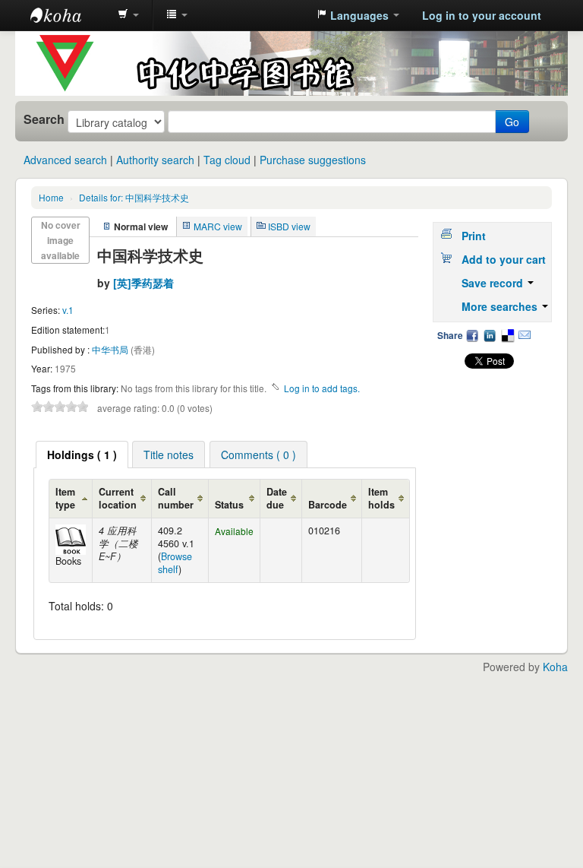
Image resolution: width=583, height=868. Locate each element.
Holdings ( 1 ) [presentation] (82, 454)
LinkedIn (489, 335)
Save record (494, 282)
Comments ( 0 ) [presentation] (258, 454)
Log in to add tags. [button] (322, 388)
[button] (128, 15)
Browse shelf (175, 563)
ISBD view (289, 226)
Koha (555, 666)
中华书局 (111, 349)
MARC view (218, 226)
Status (229, 505)
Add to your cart (504, 259)
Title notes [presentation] (168, 454)
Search (44, 119)
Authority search (155, 159)
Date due (276, 498)
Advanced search (65, 159)
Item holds (381, 498)
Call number (176, 498)
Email (524, 335)
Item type (65, 498)
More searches (501, 306)
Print (474, 235)
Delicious (507, 335)
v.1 (68, 309)
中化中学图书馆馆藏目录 (68, 15)
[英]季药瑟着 (143, 282)
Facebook (472, 335)
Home (51, 197)
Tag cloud (227, 159)
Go (512, 121)
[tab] (82, 454)
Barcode (327, 505)
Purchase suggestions (313, 159)
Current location (118, 498)
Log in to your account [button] (481, 15)
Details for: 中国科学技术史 (134, 197)
